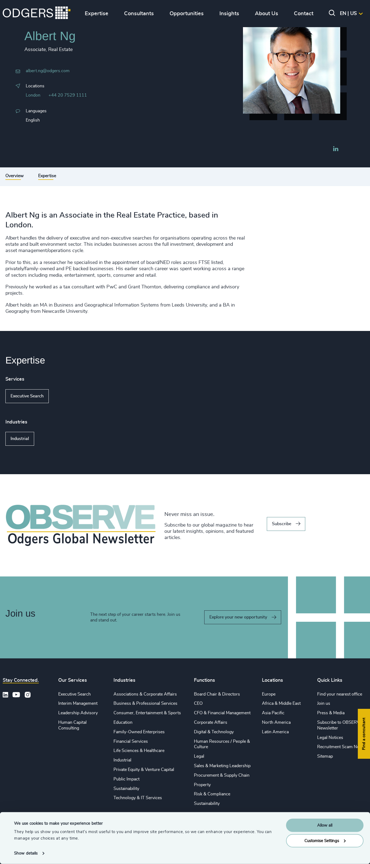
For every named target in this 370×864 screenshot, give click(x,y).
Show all (50, 438)
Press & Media (331, 713)
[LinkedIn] (335, 149)
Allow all (324, 825)
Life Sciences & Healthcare (138, 750)
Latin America (275, 732)
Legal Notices (330, 737)
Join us (323, 703)
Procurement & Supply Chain (221, 775)
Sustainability (126, 788)
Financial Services (130, 741)
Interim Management (78, 703)
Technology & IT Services (137, 798)
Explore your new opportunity (238, 617)
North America (276, 722)
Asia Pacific (273, 713)
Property (202, 785)
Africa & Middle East (281, 703)
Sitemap (325, 756)
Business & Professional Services (145, 703)
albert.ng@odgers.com (48, 71)
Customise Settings (321, 841)
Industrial (20, 438)
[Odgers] (36, 14)
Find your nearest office (339, 694)
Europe (268, 694)
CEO (198, 703)
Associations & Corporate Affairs (145, 694)
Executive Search (27, 396)
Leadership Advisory (78, 713)
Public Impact (126, 779)
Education (122, 722)
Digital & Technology (214, 732)
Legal (199, 756)
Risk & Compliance (212, 794)
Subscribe (281, 524)
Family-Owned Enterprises (139, 732)
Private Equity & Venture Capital (143, 769)
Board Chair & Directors (217, 694)
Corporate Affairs (210, 722)
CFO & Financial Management (222, 713)
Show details (26, 853)
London (33, 95)
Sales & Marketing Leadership (222, 766)
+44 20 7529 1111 (67, 95)
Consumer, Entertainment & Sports (147, 713)
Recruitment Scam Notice (341, 747)
